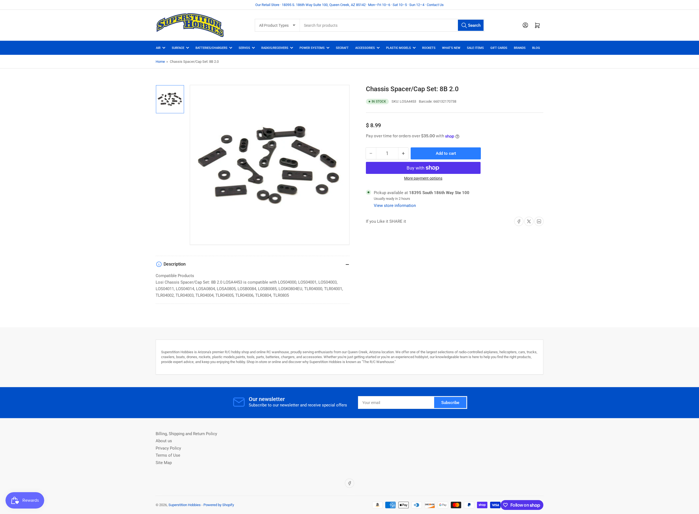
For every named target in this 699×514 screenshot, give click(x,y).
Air (158, 48)
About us (164, 440)
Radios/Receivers (274, 48)
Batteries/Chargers (211, 48)
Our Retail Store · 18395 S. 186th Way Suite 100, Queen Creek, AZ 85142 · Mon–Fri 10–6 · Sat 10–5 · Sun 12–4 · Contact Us (349, 5)
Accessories (365, 48)
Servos (244, 48)
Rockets (429, 48)
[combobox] (392, 25)
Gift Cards (498, 48)
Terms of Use (168, 455)
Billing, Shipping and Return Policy (186, 433)
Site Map (164, 462)
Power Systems (312, 48)
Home (160, 62)
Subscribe (450, 402)
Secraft (342, 48)
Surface (178, 48)
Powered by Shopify (218, 505)
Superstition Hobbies (184, 505)
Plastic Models (398, 48)
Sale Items (475, 48)
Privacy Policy (168, 448)
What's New (451, 48)
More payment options (423, 178)
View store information (395, 205)
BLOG (536, 48)
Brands (520, 48)
